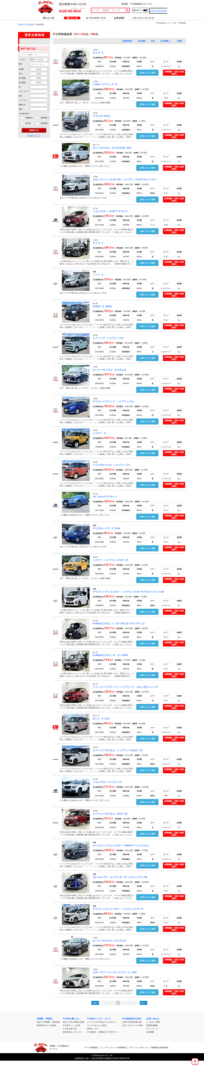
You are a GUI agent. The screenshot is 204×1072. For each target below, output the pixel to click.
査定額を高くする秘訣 (46, 1025)
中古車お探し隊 (69, 1029)
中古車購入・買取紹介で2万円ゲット (103, 1032)
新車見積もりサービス (72, 1032)
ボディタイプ (24, 91)
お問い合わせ (152, 1018)
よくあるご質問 (153, 1022)
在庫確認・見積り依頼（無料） (174, 72)
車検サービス (93, 1029)
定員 (20, 96)
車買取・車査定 (44, 1018)
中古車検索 (29, 24)
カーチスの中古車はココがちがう (101, 1022)
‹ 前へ (95, 1003)
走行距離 (22, 78)
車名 (20, 64)
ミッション (23, 100)
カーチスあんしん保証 (96, 1025)
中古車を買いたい (72, 1018)
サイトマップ (152, 1029)
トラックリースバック (143, 18)
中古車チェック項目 (71, 1025)
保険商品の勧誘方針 (160, 1047)
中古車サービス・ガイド (99, 1018)
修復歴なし (30, 118)
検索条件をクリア (34, 136)
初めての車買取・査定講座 (48, 1022)
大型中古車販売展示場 (131, 1022)
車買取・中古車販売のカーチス (59, 1047)
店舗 (20, 109)
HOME (20, 24)
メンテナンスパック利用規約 (113, 1047)
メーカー (22, 60)
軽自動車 (45, 123)
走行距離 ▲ (165, 41)
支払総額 (22, 83)
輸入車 (30, 123)
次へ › (143, 1003)
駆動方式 (22, 105)
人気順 (179, 41)
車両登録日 (127, 41)
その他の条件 (24, 114)
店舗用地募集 (152, 1025)
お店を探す (119, 18)
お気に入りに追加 (147, 72)
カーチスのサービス (96, 18)
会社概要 (150, 1032)
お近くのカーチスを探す (132, 1025)
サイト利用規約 (91, 1047)
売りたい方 (48, 18)
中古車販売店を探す (132, 1018)
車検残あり (45, 118)
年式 (20, 74)
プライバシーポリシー (138, 1047)
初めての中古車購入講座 (73, 1022)
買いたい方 (72, 18)
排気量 (21, 69)
